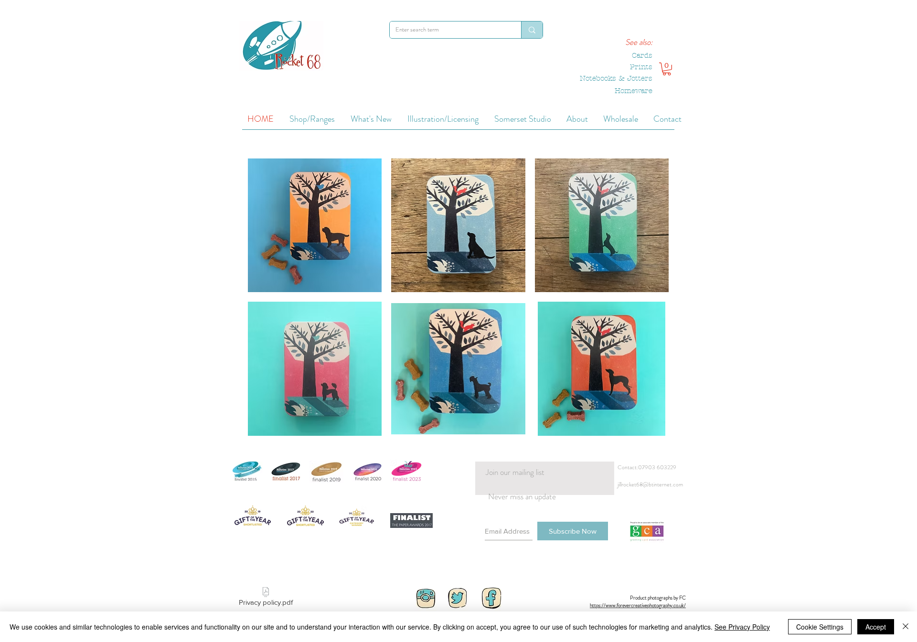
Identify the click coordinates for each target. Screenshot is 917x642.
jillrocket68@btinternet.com (650, 484)
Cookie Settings (819, 626)
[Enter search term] (532, 29)
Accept (875, 626)
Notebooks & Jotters (616, 78)
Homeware (633, 90)
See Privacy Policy (742, 626)
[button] (666, 69)
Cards (642, 55)
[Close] (905, 626)
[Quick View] (315, 225)
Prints (641, 67)
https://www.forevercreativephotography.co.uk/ (638, 605)
